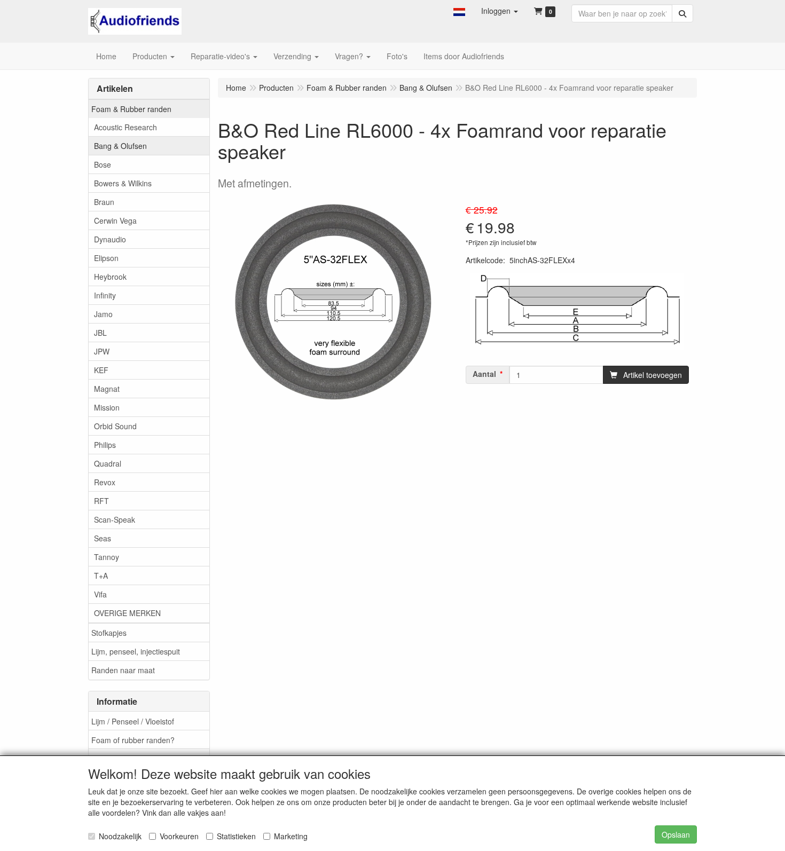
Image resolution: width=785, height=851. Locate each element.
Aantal (484, 373)
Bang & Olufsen (120, 145)
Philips (105, 444)
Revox (104, 482)
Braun (104, 201)
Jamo (103, 314)
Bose (102, 164)
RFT (101, 500)
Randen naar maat (123, 670)
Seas (102, 538)
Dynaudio (110, 239)
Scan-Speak (114, 519)
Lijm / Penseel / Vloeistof (132, 721)
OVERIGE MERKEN (127, 613)
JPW (101, 351)
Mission (107, 407)
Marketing (291, 836)
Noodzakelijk (120, 836)
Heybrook (110, 276)
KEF (101, 370)
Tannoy (106, 556)
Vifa (100, 594)
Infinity (105, 295)
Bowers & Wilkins (123, 183)
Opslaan (676, 834)
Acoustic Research (125, 127)
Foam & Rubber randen (131, 109)
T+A (101, 575)
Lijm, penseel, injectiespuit (135, 651)
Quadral (107, 463)
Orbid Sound (115, 426)
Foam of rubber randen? (133, 740)
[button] (459, 10)
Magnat (107, 388)
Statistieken (236, 836)
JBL (100, 332)
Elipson (106, 258)
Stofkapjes (109, 632)
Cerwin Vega (115, 220)
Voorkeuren (179, 836)
